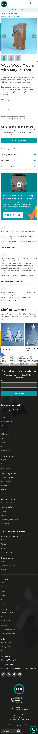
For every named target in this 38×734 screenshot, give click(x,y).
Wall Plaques (5, 468)
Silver (3, 438)
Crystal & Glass (6, 430)
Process (3, 587)
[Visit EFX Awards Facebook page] (8, 674)
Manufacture (5, 617)
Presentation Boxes (8, 566)
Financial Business (7, 507)
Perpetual (4, 494)
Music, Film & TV (7, 503)
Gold (2, 426)
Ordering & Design (7, 613)
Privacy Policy (6, 647)
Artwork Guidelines (8, 633)
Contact (3, 603)
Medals (3, 464)
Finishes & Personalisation (10, 621)
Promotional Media (8, 166)
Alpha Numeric (6, 481)
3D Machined (5, 451)
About (3, 599)
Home (3, 13)
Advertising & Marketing (10, 520)
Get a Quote (18, 141)
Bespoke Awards (11, 405)
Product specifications (9, 149)
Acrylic (3, 413)
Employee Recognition (9, 477)
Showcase (4, 595)
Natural (3, 490)
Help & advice (6, 160)
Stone (3, 442)
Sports (3, 511)
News (3, 591)
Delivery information (9, 155)
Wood (3, 417)
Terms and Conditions (9, 651)
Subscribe (19, 393)
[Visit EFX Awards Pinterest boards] (14, 674)
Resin (3, 446)
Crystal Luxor (7, 349)
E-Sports (4, 515)
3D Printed (5, 434)
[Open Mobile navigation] (35, 3)
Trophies (4, 460)
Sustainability (6, 642)
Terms (7, 731)
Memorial (4, 485)
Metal (3, 540)
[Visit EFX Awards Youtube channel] (19, 674)
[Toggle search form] (30, 3)
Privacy (3, 731)
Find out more (13, 215)
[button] (19, 182)
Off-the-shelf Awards (13, 531)
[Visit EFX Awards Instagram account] (3, 674)
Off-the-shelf (12, 13)
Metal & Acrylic (6, 421)
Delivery (4, 625)
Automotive (5, 524)
